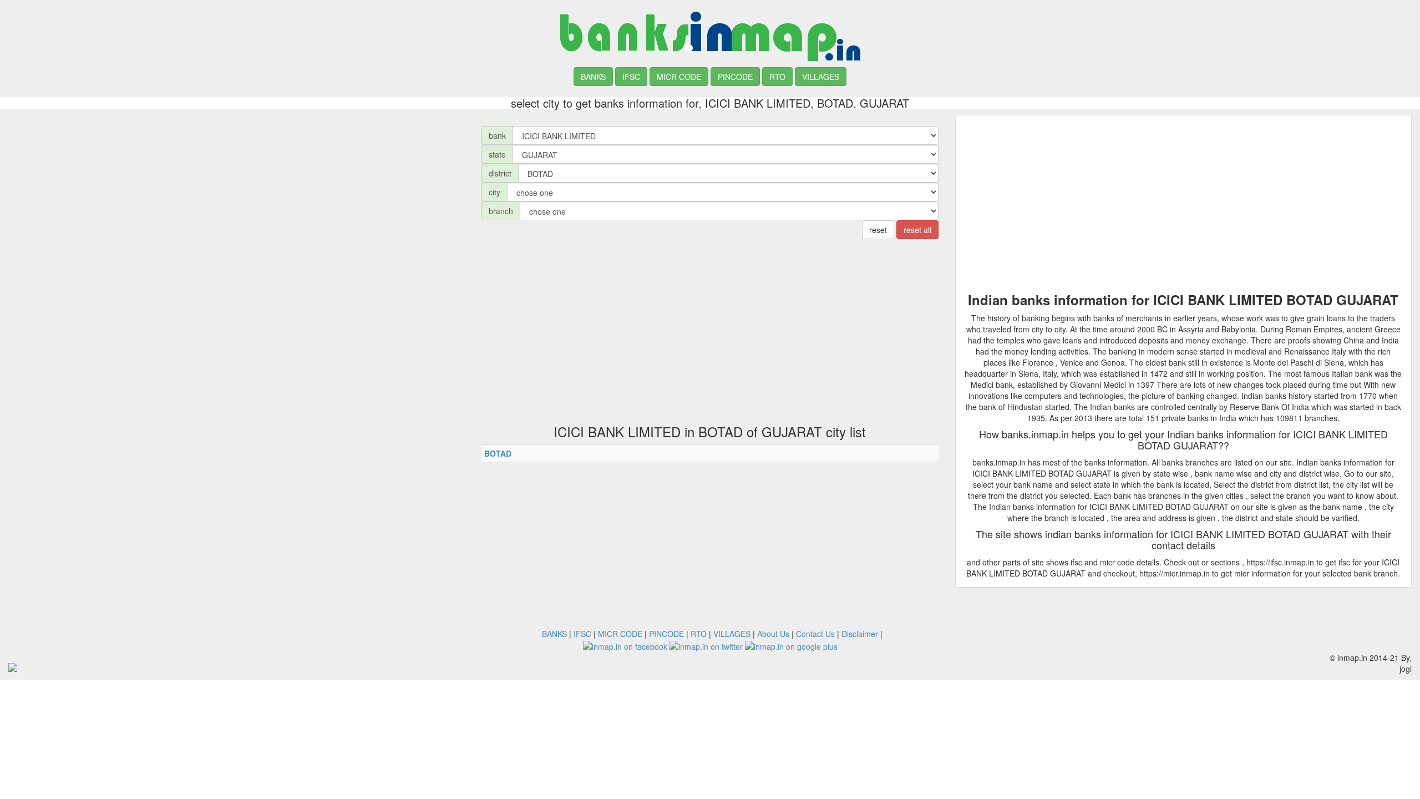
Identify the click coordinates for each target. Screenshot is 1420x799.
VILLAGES (820, 76)
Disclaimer (859, 633)
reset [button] (878, 229)
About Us (773, 633)
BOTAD (497, 453)
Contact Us (815, 633)
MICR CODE (679, 76)
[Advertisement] (236, 192)
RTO (777, 76)
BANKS (593, 76)
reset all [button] (917, 229)
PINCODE (735, 76)
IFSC (631, 76)
